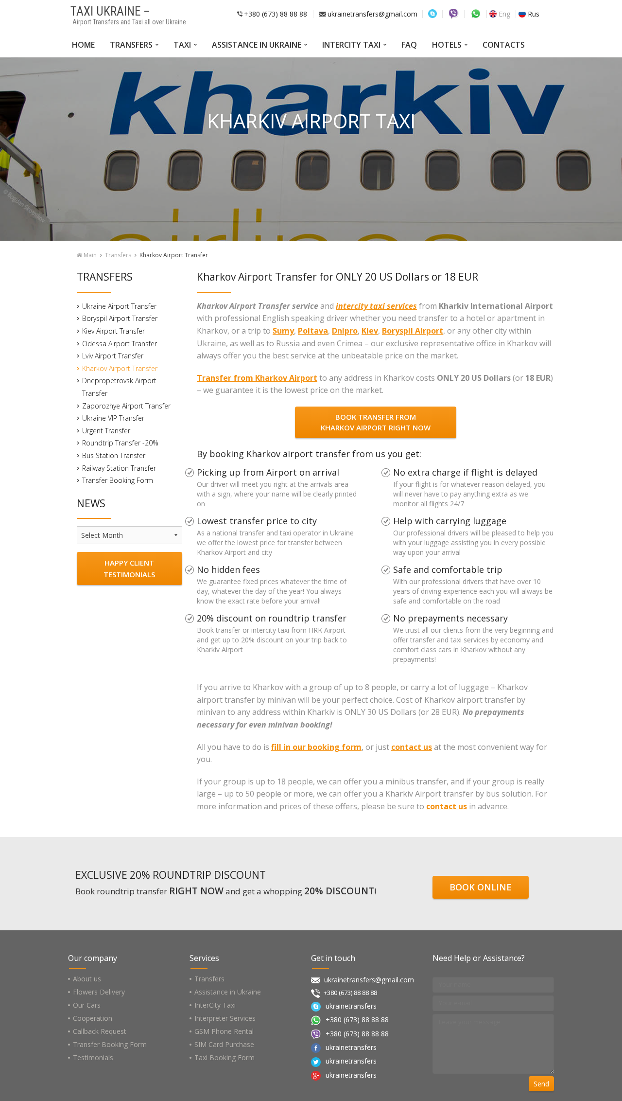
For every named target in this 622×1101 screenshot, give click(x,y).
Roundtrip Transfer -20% (120, 442)
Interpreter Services (225, 1018)
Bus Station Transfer (113, 455)
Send (541, 1083)
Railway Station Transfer (119, 468)
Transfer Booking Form (117, 480)
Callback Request (99, 1031)
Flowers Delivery (99, 991)
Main (89, 255)
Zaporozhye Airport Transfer (126, 405)
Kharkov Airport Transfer (119, 368)
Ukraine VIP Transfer (113, 418)
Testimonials (93, 1057)
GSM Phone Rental (224, 1031)
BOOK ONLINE (480, 887)
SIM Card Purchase (224, 1044)
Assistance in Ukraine (256, 44)
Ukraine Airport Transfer (119, 306)
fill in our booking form (316, 747)
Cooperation (92, 1018)
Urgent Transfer (106, 430)
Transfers (131, 44)
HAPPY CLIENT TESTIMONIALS (129, 568)
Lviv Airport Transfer (112, 355)
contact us (411, 747)
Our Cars (87, 1005)
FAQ (409, 44)
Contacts (504, 44)
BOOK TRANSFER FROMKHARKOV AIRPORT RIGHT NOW (376, 422)
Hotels (447, 44)
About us (87, 978)
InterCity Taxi (351, 44)
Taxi (182, 44)
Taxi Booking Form (224, 1057)
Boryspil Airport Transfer (119, 318)
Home (83, 44)
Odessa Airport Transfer (119, 343)
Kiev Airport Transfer (113, 331)
